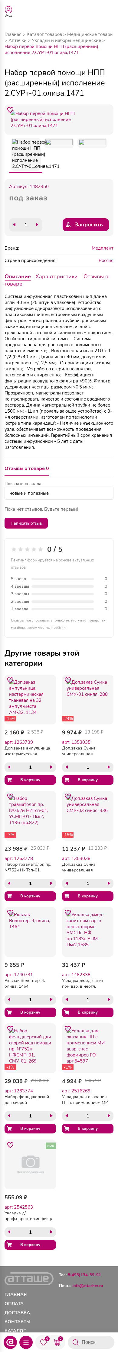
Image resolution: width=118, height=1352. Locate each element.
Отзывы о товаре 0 (27, 468)
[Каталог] (26, 1342)
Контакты (18, 1322)
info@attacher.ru (88, 1286)
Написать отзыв (26, 523)
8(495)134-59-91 (84, 1275)
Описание (18, 276)
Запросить (89, 224)
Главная (13, 34)
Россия (106, 260)
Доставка (17, 1313)
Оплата (14, 1304)
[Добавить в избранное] (10, 110)
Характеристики (56, 276)
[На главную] (10, 1342)
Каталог (15, 1331)
